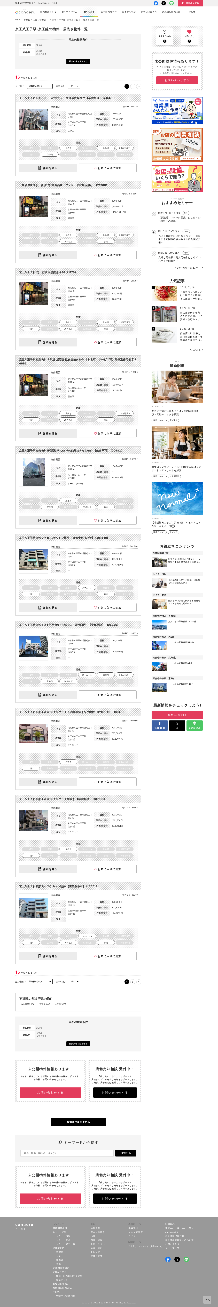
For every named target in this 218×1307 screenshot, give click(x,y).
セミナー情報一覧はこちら (187, 267)
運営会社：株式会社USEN (179, 1228)
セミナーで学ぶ (60, 1232)
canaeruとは (172, 1232)
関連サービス (135, 1242)
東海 (58, 1264)
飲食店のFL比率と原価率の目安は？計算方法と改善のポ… (191, 336)
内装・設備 (97, 1240)
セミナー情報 (63, 1236)
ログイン (133, 1236)
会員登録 (133, 1228)
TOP (17, 20)
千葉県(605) (45, 1004)
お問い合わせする (50, 1092)
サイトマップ (172, 1248)
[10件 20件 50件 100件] (74, 86)
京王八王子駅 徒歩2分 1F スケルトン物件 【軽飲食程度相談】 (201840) (63, 537)
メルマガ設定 (135, 1232)
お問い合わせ (172, 1244)
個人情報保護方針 (174, 1236)
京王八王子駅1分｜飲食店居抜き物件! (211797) (48, 272)
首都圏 (59, 1252)
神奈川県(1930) (28, 1004)
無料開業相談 (60, 1228)
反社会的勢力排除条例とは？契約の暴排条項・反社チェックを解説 (175, 412)
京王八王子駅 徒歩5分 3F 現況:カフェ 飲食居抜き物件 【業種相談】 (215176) (67, 98)
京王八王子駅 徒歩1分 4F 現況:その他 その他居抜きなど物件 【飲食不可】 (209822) (71, 450)
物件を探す (58, 1248)
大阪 (58, 1256)
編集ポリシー (63, 1279)
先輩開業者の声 (61, 1267)
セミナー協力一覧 (65, 1244)
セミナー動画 (63, 1240)
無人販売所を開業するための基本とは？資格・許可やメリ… (191, 316)
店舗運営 (173, 420)
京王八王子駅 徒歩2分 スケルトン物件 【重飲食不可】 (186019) (59, 886)
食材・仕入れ (98, 1244)
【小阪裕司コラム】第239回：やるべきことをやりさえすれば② (176, 524)
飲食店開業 (174, 476)
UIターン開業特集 (65, 1295)
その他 (56, 1291)
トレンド (173, 532)
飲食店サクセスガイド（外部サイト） (145, 1246)
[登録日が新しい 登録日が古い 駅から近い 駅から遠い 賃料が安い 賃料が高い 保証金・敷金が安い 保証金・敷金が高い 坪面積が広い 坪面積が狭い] (40, 86)
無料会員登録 (177, 715)
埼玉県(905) (60, 1004)
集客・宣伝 (97, 1248)
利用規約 (170, 1224)
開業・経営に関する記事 (69, 1275)
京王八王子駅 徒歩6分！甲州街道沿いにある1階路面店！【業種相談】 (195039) (68, 624)
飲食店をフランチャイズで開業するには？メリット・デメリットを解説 (176, 468)
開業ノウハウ (159, 420)
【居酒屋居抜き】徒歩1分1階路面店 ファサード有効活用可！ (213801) (63, 185)
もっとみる (195, 350)
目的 (93, 1224)
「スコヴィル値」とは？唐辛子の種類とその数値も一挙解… (191, 295)
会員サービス (135, 1224)
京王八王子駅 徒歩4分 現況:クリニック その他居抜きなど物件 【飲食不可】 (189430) (72, 712)
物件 (93, 1236)
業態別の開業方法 (62, 1287)
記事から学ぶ (59, 1272)
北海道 (59, 1259)
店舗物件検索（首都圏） (36, 20)
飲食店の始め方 (61, 1283)
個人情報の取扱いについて (179, 1240)
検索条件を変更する (78, 61)
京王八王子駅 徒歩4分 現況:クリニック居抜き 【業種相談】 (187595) (62, 799)
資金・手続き (98, 1232)
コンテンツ (58, 1224)
